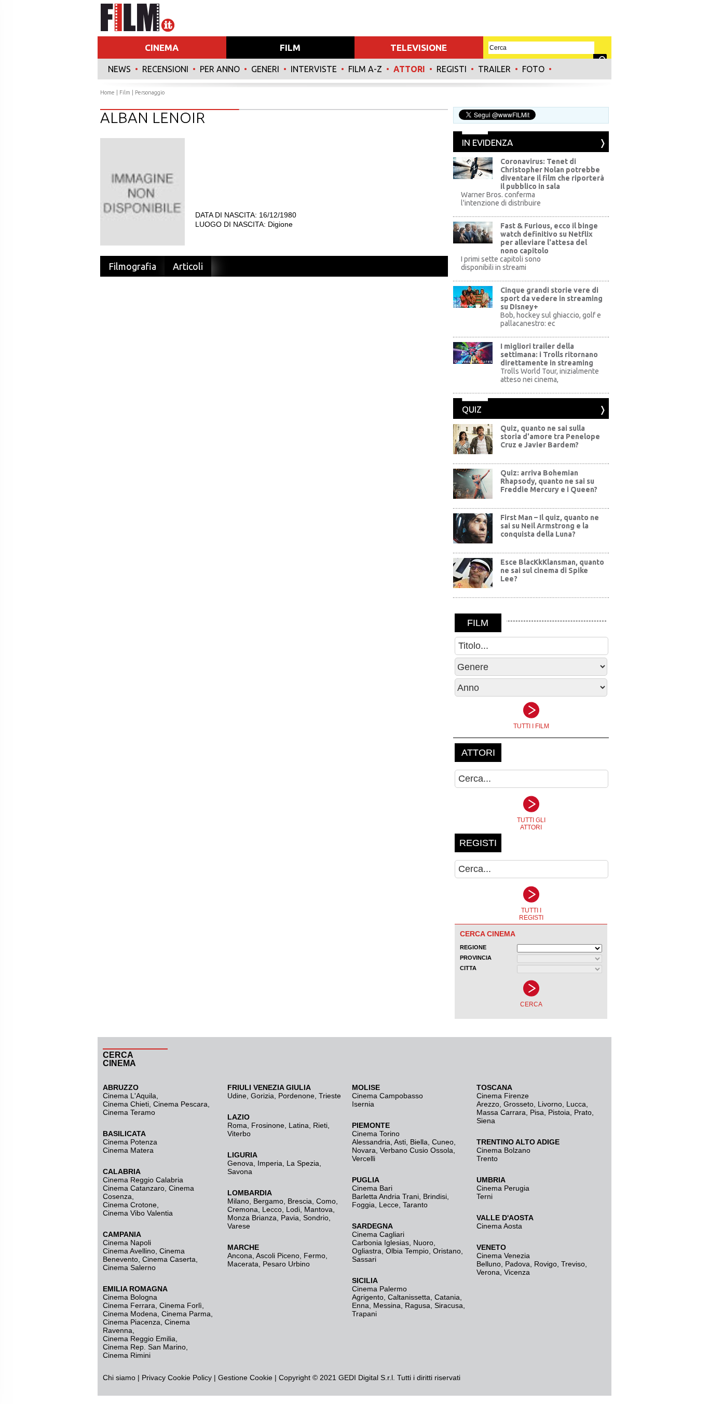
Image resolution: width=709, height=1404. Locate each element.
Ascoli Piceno (277, 1255)
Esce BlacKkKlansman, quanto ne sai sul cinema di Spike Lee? (552, 570)
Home (107, 92)
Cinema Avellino (129, 1251)
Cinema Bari (372, 1188)
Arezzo (487, 1104)
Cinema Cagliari (378, 1234)
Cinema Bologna (130, 1297)
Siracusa (448, 1305)
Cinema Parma (186, 1314)
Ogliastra (366, 1251)
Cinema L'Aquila (129, 1096)
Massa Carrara (501, 1112)
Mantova (318, 1209)
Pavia (290, 1218)
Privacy (154, 1377)
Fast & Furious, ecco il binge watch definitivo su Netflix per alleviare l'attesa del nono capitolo (549, 238)
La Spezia (303, 1163)
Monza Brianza (252, 1218)
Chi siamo (119, 1377)
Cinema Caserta (169, 1259)
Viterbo (239, 1133)
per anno (220, 69)
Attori (409, 69)
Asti (400, 1142)
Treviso (573, 1264)
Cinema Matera (128, 1150)
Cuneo (443, 1142)
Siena (485, 1120)
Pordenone (296, 1096)
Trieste (330, 1096)
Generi (265, 69)
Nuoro (423, 1242)
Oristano (447, 1251)
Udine (237, 1096)
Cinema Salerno (129, 1267)
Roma (237, 1125)
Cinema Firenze (502, 1096)
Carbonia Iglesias (380, 1242)
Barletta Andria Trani (385, 1196)
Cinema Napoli (127, 1242)
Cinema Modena (130, 1314)
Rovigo (545, 1264)
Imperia (269, 1163)
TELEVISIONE (418, 47)
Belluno (488, 1264)
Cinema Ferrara (129, 1305)
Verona (488, 1272)
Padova (517, 1264)
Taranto (415, 1205)
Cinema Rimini (127, 1355)
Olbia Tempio (407, 1251)
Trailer (494, 69)
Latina (299, 1125)
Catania (447, 1297)
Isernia (363, 1104)
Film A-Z (365, 69)
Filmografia (132, 266)
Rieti (320, 1125)
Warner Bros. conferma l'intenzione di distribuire (501, 198)
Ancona (239, 1255)
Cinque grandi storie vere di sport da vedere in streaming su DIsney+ (551, 298)
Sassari (364, 1259)
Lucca (576, 1104)
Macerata (242, 1264)
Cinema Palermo (379, 1289)
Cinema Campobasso (387, 1096)
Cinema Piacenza (131, 1322)
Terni (484, 1196)
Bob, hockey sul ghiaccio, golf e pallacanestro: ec (550, 319)
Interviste (314, 69)
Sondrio (316, 1218)
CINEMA (162, 47)
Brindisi (435, 1196)
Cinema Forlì (180, 1305)
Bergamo (268, 1201)
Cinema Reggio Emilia (139, 1338)
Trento (487, 1158)
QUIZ (472, 409)
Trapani (364, 1314)
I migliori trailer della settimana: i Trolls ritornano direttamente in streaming (549, 354)
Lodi (293, 1209)
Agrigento (368, 1297)
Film (124, 92)
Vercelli (363, 1158)
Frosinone (267, 1125)
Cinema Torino (376, 1133)
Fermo (314, 1255)
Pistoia (559, 1112)
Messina (387, 1305)
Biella (419, 1142)
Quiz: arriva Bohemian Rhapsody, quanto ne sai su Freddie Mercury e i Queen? (548, 481)
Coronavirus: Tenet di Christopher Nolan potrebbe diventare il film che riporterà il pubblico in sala (552, 173)
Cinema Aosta (499, 1226)
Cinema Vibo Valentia (138, 1213)
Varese (238, 1226)
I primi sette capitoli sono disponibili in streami (501, 263)
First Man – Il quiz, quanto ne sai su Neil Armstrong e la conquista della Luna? (549, 525)
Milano (238, 1201)
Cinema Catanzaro (134, 1188)
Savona (239, 1171)
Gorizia (262, 1096)
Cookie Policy (189, 1377)
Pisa (537, 1112)
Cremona (242, 1209)
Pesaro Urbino (286, 1264)
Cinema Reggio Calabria (143, 1180)
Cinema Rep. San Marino (144, 1347)
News (119, 69)
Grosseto (518, 1104)
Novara (364, 1150)
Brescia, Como (312, 1201)
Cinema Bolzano (503, 1150)
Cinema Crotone (130, 1205)
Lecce (389, 1205)
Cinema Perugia (502, 1188)
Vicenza (517, 1272)
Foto (533, 69)
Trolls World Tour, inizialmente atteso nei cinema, (549, 375)
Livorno (550, 1104)
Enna (360, 1305)
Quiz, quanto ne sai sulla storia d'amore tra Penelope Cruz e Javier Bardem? (550, 436)
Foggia (363, 1205)
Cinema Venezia (503, 1255)
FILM (290, 47)
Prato (583, 1112)
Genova (240, 1163)
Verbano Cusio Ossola (416, 1150)
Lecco (272, 1209)
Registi (452, 69)
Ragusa (417, 1305)
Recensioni (165, 69)
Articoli (188, 266)
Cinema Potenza (130, 1142)
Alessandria (371, 1142)
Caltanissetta (409, 1297)
